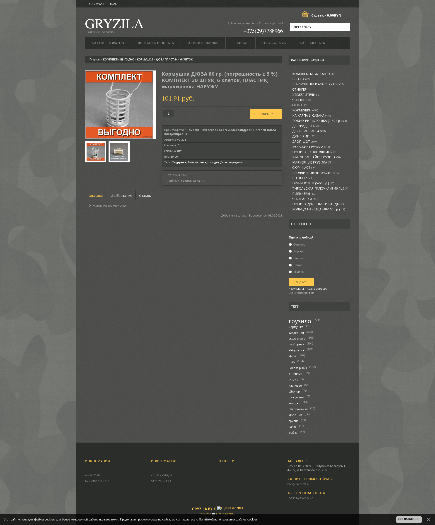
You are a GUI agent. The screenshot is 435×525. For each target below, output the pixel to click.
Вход (113, 3)
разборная (296, 344)
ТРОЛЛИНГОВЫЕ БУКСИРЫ (316, 173)
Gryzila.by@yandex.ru (300, 498)
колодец (294, 403)
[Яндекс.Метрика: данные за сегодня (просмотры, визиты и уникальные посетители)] (230, 508)
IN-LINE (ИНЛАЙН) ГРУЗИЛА (316, 157)
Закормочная (298, 409)
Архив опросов (317, 289)
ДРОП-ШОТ (304, 142)
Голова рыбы (298, 368)
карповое (295, 386)
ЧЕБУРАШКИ (305, 199)
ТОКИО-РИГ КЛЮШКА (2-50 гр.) (319, 121)
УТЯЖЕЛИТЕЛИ (306, 95)
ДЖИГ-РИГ (303, 136)
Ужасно (298, 272)
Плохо (297, 265)
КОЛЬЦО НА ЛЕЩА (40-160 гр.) (318, 209)
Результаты (296, 289)
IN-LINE (293, 380)
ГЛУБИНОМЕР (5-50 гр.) (313, 183)
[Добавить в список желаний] (184, 181)
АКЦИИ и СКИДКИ (161, 475)
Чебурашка (296, 350)
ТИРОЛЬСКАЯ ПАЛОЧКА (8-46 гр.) (320, 188)
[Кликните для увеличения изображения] (119, 105)
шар (292, 362)
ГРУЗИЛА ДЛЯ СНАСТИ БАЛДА (318, 204)
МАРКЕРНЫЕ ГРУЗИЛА (312, 162)
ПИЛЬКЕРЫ (303, 194)
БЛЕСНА (300, 79)
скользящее (297, 338)
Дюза (292, 356)
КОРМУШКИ (305, 110)
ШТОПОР (302, 178)
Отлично (299, 244)
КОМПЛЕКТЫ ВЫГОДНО (314, 74)
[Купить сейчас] (175, 174)
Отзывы (145, 195)
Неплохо (299, 258)
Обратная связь (161, 480)
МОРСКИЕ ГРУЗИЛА (311, 147)
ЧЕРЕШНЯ (301, 100)
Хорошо (298, 251)
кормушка (296, 327)
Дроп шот (295, 415)
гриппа (293, 421)
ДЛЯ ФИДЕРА (305, 126)
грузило (300, 321)
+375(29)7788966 (263, 30)
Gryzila (114, 24)
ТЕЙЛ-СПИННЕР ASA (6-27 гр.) (317, 84)
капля (293, 427)
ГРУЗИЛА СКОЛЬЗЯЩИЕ (314, 152)
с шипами (295, 374)
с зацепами (296, 397)
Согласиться (409, 519)
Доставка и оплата (97, 480)
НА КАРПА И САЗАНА (311, 115)
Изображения (121, 195)
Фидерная (296, 333)
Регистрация (96, 3)
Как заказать (92, 475)
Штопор (294, 391)
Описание (96, 195)
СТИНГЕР (301, 89)
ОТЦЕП (299, 105)
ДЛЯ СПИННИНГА (309, 131)
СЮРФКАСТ (303, 168)
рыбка (293, 433)
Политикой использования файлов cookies (228, 519)
